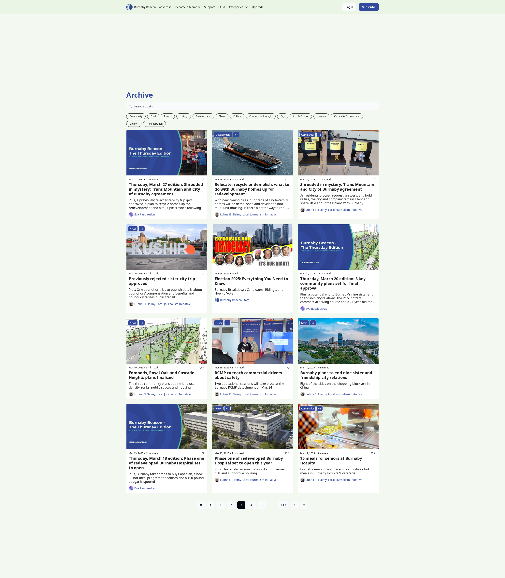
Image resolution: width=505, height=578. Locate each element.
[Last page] (304, 505)
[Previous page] (210, 505)
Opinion (134, 123)
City (283, 116)
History (184, 116)
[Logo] (129, 7)
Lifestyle (321, 116)
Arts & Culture (301, 116)
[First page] (201, 505)
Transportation (154, 123)
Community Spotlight (260, 116)
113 (283, 505)
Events (167, 116)
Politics (237, 116)
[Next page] (295, 505)
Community (136, 116)
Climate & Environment (347, 116)
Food (153, 116)
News (222, 116)
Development (203, 116)
